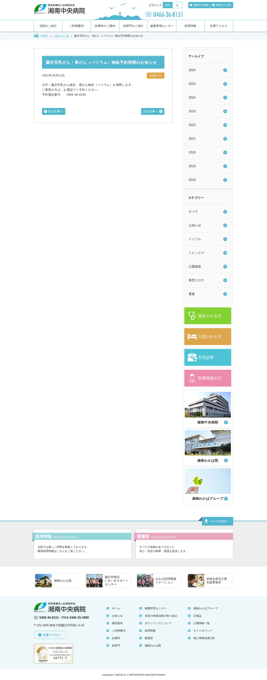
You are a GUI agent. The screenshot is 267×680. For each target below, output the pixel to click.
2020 (192, 152)
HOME (44, 35)
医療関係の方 (209, 378)
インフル (195, 239)
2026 (192, 70)
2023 (192, 111)
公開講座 (195, 266)
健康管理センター (162, 25)
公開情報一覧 (201, 623)
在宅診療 (206, 357)
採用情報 (190, 25)
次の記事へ (151, 111)
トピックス (196, 252)
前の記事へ (55, 111)
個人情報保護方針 (204, 638)
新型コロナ (196, 280)
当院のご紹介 (48, 25)
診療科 (116, 638)
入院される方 (209, 336)
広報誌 (197, 615)
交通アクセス (219, 25)
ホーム (116, 608)
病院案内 (117, 623)
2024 (192, 97)
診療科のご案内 (105, 25)
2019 (192, 166)
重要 (192, 294)
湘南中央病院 (201, 5)
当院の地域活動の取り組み (161, 615)
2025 (192, 83)
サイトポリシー (202, 630)
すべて (193, 211)
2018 (192, 180)
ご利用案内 (76, 25)
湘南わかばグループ (205, 608)
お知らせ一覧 (61, 35)
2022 (192, 125)
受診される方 (209, 316)
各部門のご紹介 (133, 25)
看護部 (149, 638)
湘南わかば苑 (223, 5)
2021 (192, 138)
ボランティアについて (158, 623)
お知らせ (195, 225)
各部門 (116, 645)
